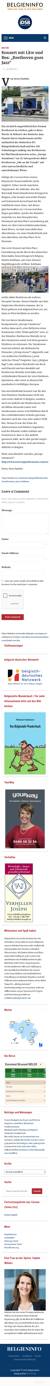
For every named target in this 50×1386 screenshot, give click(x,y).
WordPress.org (11, 1247)
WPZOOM (31, 1373)
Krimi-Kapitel (10, 1215)
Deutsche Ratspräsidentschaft (32, 478)
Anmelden (9, 1237)
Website (6, 567)
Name (5, 539)
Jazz (18, 481)
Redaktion (27, 1356)
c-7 (44, 1382)
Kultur (5, 48)
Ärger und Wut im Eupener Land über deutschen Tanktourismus (22, 1123)
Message (7, 510)
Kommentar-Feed (13, 1244)
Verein (38, 1356)
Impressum (14, 1356)
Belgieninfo (24, 1348)
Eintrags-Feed (11, 1241)
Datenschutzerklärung (25, 1359)
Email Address (10, 553)
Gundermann (8, 481)
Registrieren (10, 1234)
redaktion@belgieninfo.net (17, 998)
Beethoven (12, 478)
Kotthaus (25, 481)
